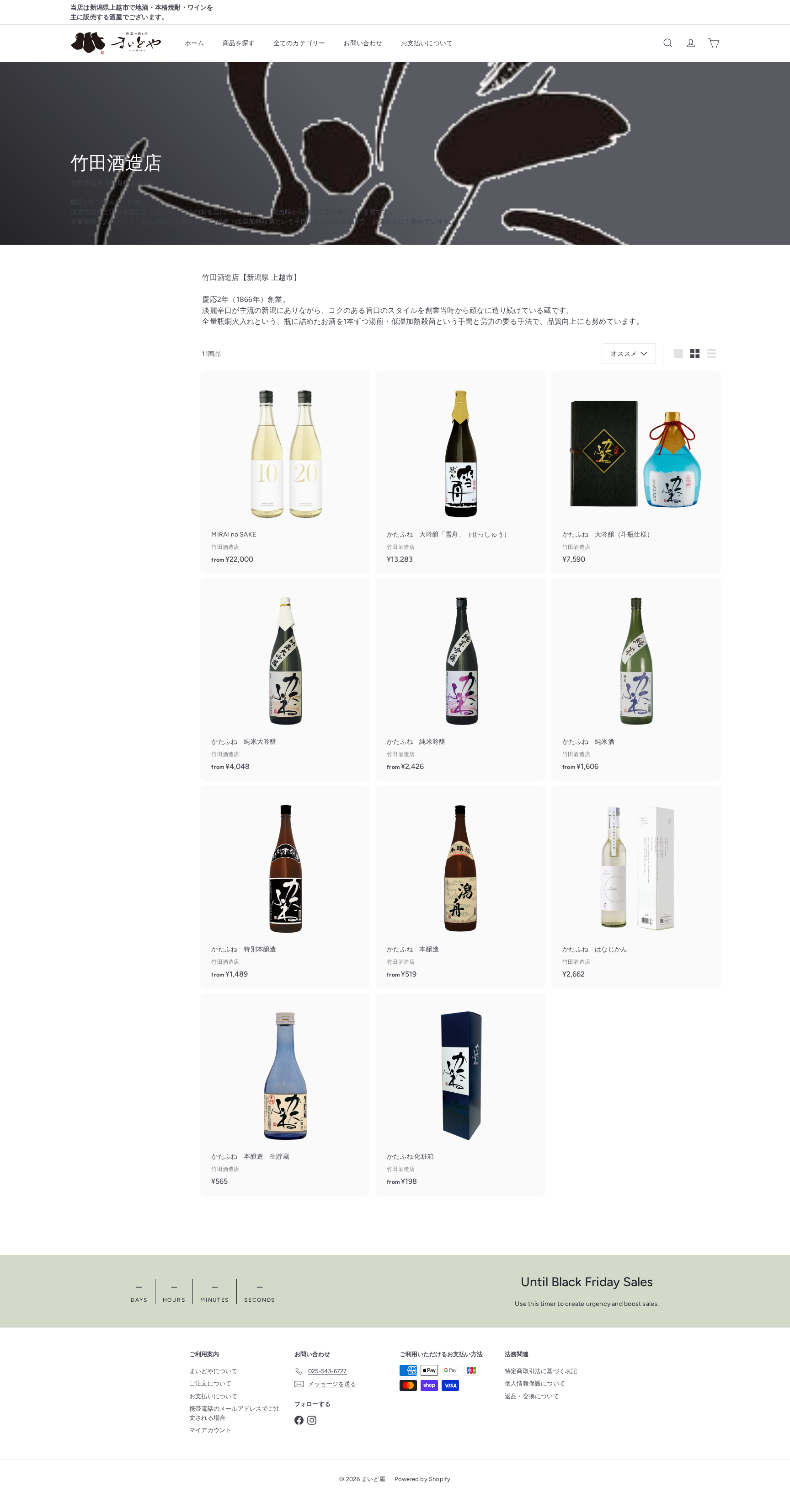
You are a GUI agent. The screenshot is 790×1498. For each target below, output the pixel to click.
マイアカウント (210, 1430)
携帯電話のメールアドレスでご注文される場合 (234, 1413)
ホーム (194, 43)
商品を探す (239, 43)
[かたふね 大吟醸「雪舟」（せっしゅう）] (461, 472)
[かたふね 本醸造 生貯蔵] (285, 1094)
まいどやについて (213, 1371)
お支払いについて (427, 43)
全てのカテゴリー (299, 43)
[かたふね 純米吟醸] (461, 679)
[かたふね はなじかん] (636, 886)
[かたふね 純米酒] (636, 679)
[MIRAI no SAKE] (285, 472)
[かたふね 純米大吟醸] (285, 679)
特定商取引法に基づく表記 (541, 1371)
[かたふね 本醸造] (461, 886)
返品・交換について (532, 1396)
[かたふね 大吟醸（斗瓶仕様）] (636, 472)
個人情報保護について (535, 1383)
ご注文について (210, 1383)
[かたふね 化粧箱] (461, 1094)
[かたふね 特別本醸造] (285, 886)
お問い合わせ (362, 43)
